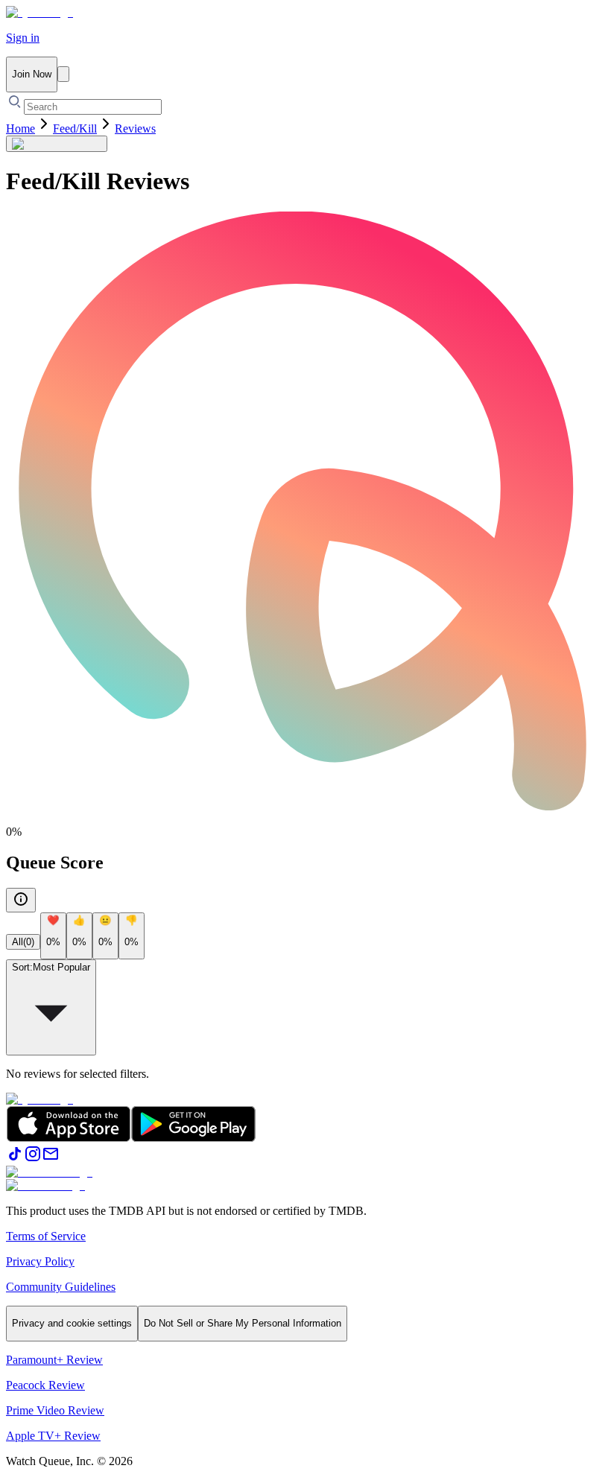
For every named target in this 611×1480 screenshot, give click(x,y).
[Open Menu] (63, 74)
